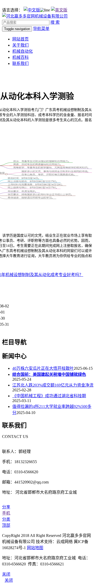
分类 (6, 519)
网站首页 (20, 39)
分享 (6, 507)
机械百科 (20, 57)
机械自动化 (22, 51)
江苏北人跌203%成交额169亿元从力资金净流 (52, 385)
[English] (59, 10)
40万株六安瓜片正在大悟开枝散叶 (43, 368)
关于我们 (20, 45)
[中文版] (32, 10)
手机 (6, 513)
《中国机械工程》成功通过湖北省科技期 (49, 396)
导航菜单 (41, 28)
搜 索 (55, 22)
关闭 (9, 580)
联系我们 (20, 63)
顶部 (6, 525)
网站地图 (35, 548)
